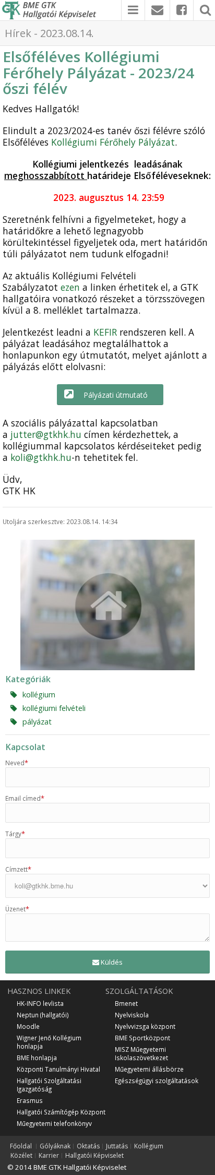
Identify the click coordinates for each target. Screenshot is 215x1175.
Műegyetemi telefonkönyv (54, 1123)
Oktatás (88, 1146)
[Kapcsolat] (157, 10)
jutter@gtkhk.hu (45, 434)
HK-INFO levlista (40, 1003)
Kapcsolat (25, 747)
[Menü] (133, 10)
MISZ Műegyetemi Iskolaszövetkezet (141, 1053)
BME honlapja (37, 1057)
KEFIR (105, 332)
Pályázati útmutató (115, 395)
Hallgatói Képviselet (94, 1155)
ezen (70, 287)
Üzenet (17, 909)
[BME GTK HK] (51, 10)
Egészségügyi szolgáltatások (156, 1080)
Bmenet (126, 1003)
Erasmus (30, 1100)
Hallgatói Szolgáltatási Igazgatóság (49, 1084)
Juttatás (117, 1146)
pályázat (37, 721)
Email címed (24, 798)
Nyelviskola (132, 1015)
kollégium (38, 694)
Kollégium (148, 1146)
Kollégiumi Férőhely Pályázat (113, 142)
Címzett (18, 869)
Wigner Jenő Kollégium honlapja (49, 1042)
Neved (16, 762)
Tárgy (15, 833)
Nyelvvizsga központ (145, 1026)
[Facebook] (181, 10)
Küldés (111, 962)
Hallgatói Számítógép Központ (61, 1112)
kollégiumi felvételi (54, 708)
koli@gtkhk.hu (40, 457)
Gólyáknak (55, 1146)
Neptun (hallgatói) (43, 1015)
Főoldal (21, 1146)
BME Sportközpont (142, 1038)
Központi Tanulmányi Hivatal (58, 1069)
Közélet (21, 1155)
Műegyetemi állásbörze (149, 1069)
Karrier (49, 1155)
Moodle (28, 1026)
